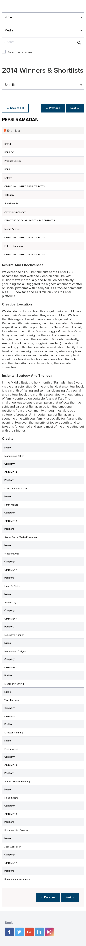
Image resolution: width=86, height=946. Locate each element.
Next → (74, 107)
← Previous (53, 107)
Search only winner (21, 52)
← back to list (15, 107)
